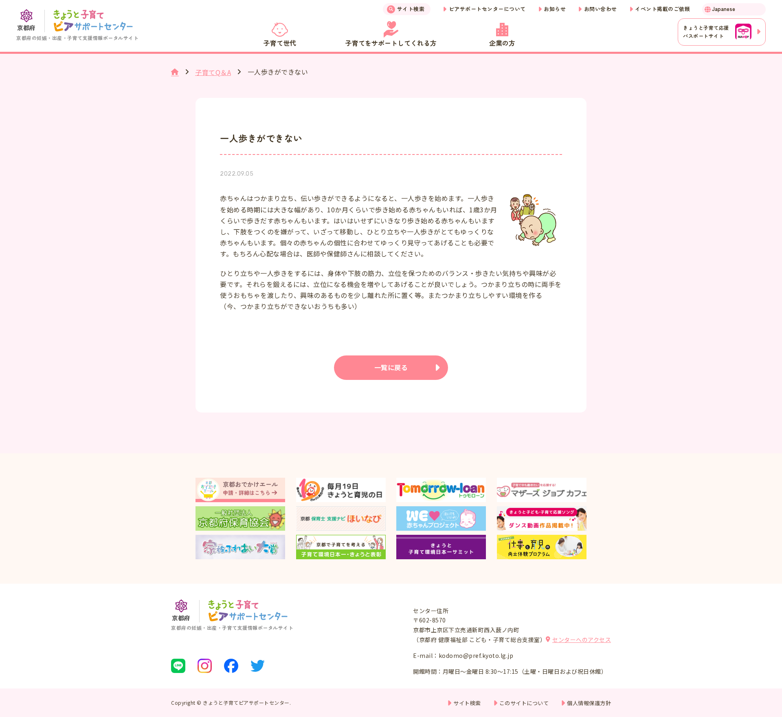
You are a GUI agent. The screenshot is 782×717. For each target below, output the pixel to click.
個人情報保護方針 (589, 703)
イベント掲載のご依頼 (662, 9)
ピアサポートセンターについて (487, 9)
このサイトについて (524, 703)
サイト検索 (411, 9)
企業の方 (502, 43)
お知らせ (555, 9)
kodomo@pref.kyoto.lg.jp (476, 655)
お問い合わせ (600, 9)
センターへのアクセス (581, 639)
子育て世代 (280, 43)
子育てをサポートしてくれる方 (391, 43)
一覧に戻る (391, 367)
